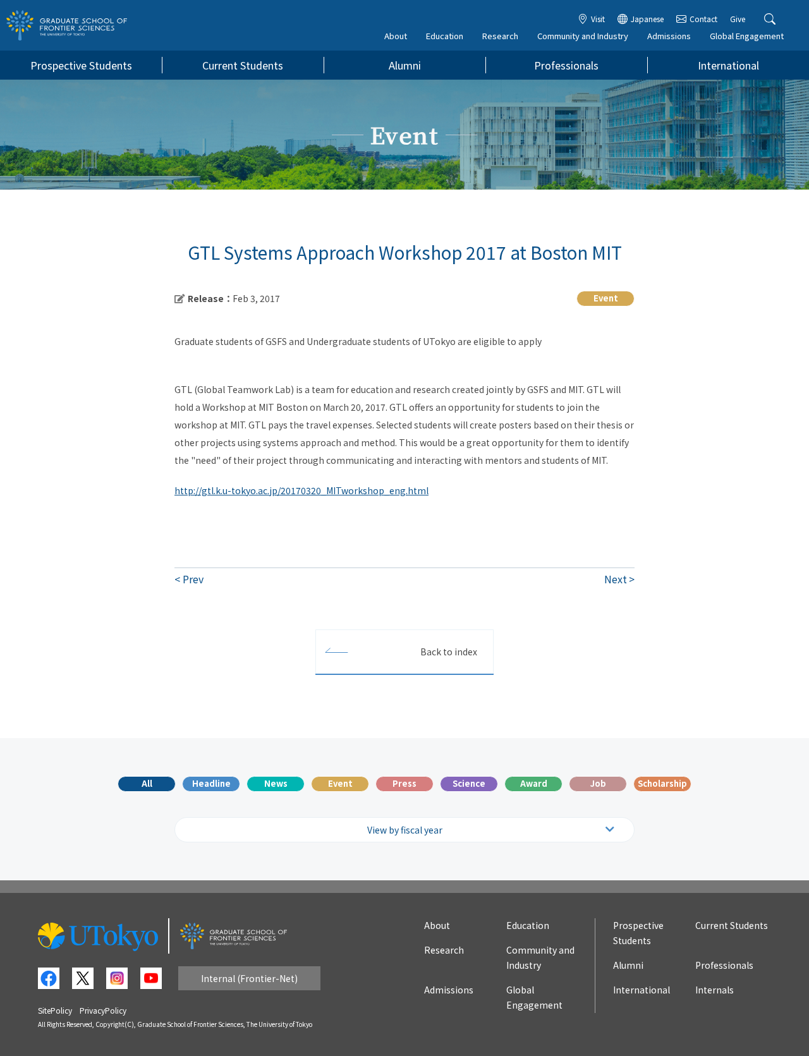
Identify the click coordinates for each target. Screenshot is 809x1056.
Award (533, 783)
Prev (193, 578)
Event (340, 783)
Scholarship (662, 783)
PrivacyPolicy (103, 1010)
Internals (714, 989)
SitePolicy (55, 1010)
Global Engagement (747, 36)
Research (500, 36)
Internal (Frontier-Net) (249, 978)
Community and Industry (582, 36)
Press (404, 783)
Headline (211, 783)
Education (444, 36)
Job (598, 783)
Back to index (448, 651)
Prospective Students (81, 65)
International (728, 65)
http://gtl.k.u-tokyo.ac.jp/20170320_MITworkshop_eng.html (301, 490)
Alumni (405, 65)
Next (615, 578)
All (147, 783)
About (395, 36)
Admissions (669, 36)
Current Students (242, 65)
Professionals (566, 65)
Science (469, 783)
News (276, 783)
